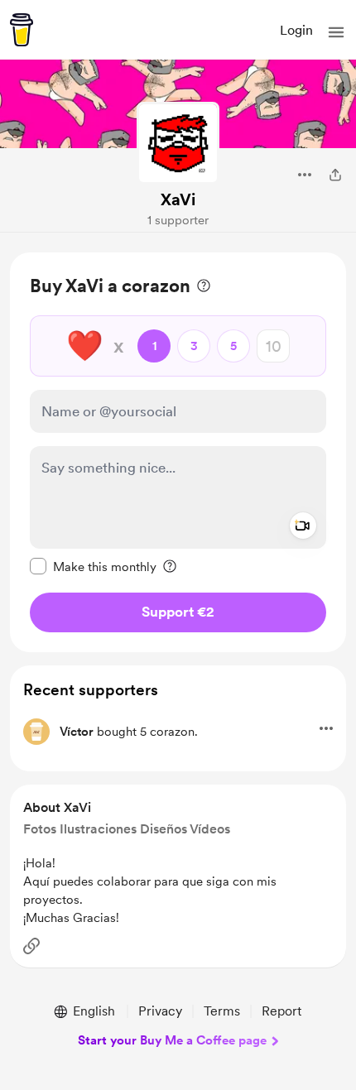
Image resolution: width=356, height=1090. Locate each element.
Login (296, 30)
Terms (222, 1011)
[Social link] (31, 946)
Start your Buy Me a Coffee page (172, 1040)
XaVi (178, 199)
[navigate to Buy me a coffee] (21, 29)
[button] (336, 32)
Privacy (160, 1011)
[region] (178, 452)
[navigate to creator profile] (178, 143)
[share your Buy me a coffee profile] (335, 174)
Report (281, 1011)
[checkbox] (93, 566)
